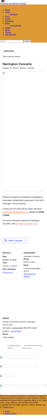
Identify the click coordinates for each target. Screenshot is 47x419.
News (7, 16)
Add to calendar (15, 240)
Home (7, 10)
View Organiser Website (30, 275)
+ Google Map (15, 331)
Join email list (10, 34)
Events (7, 19)
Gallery (8, 28)
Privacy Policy (11, 414)
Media (7, 30)
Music (7, 23)
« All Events (8, 51)
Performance (8, 272)
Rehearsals (9, 21)
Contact (8, 32)
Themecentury (8, 407)
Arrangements (15, 25)
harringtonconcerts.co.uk (26, 223)
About (7, 12)
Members (13, 14)
